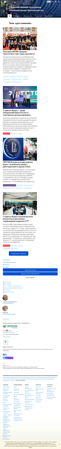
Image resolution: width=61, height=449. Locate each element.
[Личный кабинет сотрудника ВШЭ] (56, 1)
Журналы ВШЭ (39, 399)
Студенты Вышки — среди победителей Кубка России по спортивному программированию (17, 112)
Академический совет (9, 292)
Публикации (38, 401)
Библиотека (38, 386)
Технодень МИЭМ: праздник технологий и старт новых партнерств (19, 52)
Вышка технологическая (8, 188)
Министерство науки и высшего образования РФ (51, 390)
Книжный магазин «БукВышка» (39, 393)
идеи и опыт (19, 76)
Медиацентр (38, 397)
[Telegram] (6, 355)
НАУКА (27, 385)
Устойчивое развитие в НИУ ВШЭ (7, 393)
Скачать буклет (30, 277)
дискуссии (26, 76)
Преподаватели (8, 284)
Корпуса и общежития (5, 399)
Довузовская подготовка (16, 389)
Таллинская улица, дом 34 (8, 332)
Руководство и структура (6, 389)
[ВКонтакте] (4, 355)
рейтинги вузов (27, 188)
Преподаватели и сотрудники (6, 396)
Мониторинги (28, 393)
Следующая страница (18, 253)
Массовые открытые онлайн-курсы (51, 397)
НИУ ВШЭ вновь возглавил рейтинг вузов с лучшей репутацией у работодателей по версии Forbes (18, 164)
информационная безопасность (10, 248)
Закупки (4, 402)
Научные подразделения (28, 387)
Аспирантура (16, 401)
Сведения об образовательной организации (7, 426)
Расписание (7, 290)
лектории (5, 76)
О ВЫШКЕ (5, 385)
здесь (31, 443)
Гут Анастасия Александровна (9, 314)
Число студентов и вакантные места (12, 286)
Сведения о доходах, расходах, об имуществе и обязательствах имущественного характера (7, 418)
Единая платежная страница (7, 436)
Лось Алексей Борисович (8, 303)
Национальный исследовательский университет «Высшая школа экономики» (19, 377)
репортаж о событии (17, 79)
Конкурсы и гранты (29, 404)
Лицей (15, 386)
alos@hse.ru (8, 336)
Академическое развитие (28, 401)
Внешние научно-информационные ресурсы (29, 408)
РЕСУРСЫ (38, 385)
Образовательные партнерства (18, 414)
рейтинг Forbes (19, 188)
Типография (38, 395)
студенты (20, 133)
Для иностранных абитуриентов (30, 274)
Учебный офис (6, 319)
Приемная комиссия (30, 270)
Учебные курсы (7, 282)
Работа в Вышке (6, 439)
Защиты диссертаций (29, 399)
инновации (25, 79)
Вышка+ (15, 396)
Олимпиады (16, 392)
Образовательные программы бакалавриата (47, 377)
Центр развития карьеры (17, 407)
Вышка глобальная (28, 185)
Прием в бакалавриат (18, 394)
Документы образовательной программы (13, 288)
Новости (13, 380)
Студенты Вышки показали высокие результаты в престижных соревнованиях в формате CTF (18, 218)
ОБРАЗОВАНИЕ (18, 385)
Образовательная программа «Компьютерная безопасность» (26, 8)
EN (49, 1)
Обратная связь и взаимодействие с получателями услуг (18, 419)
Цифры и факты (6, 386)
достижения (12, 76)
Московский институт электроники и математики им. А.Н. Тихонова (12, 82)
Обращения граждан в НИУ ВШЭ (7, 405)
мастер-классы (6, 79)
